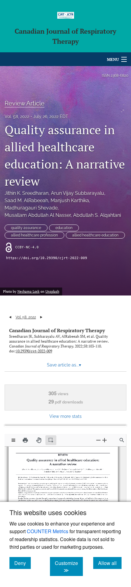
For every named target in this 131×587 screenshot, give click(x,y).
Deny (22, 563)
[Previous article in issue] (10, 317)
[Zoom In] (104, 440)
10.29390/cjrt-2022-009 (34, 351)
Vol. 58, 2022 (17, 116)
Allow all (110, 563)
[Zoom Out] (98, 440)
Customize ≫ (69, 566)
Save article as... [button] (64, 364)
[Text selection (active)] (50, 440)
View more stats (65, 416)
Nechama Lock (28, 291)
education (64, 228)
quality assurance (26, 228)
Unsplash (52, 291)
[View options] (13, 440)
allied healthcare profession (34, 235)
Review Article (24, 103)
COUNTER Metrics (47, 531)
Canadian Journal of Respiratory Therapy (57, 330)
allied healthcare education (95, 235)
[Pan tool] (38, 440)
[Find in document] (121, 440)
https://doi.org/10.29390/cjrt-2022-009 (46, 258)
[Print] (25, 440)
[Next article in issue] (41, 317)
